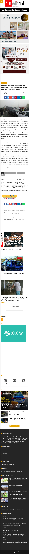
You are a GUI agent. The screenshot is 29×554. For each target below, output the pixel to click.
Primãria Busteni (19, 439)
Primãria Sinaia (11, 439)
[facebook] (5, 97)
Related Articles (14, 225)
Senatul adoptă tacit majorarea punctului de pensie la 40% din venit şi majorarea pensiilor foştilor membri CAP (14, 211)
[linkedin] (18, 97)
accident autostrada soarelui (10, 173)
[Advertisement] (14, 358)
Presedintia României (9, 441)
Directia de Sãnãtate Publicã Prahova (13, 438)
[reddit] (13, 97)
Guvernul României (19, 441)
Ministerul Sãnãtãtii (14, 442)
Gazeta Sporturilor (5, 457)
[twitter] (8, 97)
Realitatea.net (18, 509)
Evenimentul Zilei (4, 509)
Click (2, 450)
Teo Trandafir (19, 471)
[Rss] (2, 319)
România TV (11, 509)
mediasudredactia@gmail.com (7, 464)
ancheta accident (20, 173)
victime (2, 174)
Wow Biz (10, 450)
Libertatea (6, 450)
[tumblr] (21, 97)
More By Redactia (14, 227)
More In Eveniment (14, 228)
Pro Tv (23, 509)
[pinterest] (15, 97)
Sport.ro (11, 457)
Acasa (2, 79)
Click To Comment (14, 312)
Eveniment (6, 79)
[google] (10, 97)
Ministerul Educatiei (5, 442)
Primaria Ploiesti (4, 436)
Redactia (2, 92)
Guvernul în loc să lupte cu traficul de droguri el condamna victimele (13, 250)
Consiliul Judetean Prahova (14, 436)
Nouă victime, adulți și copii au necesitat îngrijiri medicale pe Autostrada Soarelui (13, 274)
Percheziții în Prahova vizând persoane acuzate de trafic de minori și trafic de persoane (14, 219)
